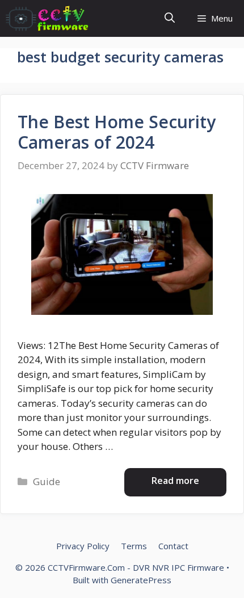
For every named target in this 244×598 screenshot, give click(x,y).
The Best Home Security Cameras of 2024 (117, 132)
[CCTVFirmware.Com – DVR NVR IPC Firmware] (47, 18)
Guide (46, 481)
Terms (134, 545)
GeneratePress (141, 580)
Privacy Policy (83, 545)
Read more (175, 480)
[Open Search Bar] (169, 18)
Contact (173, 545)
